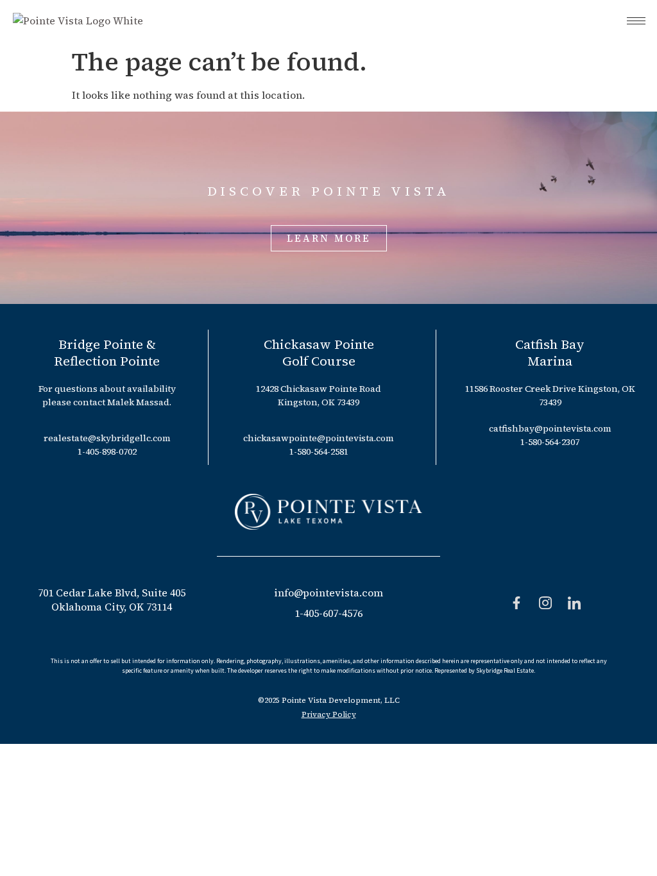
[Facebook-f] (516, 603)
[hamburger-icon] (636, 20)
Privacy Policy (329, 714)
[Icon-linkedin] (574, 603)
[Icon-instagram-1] (545, 603)
